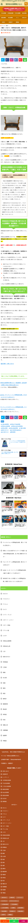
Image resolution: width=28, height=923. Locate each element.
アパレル (5, 604)
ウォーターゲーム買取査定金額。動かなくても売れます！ (15, 563)
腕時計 (5, 698)
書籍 (4, 672)
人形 (4, 651)
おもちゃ (5, 593)
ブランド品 (6, 630)
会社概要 (13, 907)
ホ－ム (17, 17)
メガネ (5, 635)
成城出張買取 (24, 13)
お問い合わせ (24, 17)
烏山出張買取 (10, 17)
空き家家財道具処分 (16, 430)
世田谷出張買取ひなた (14, 4)
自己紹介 (3, 22)
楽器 (4, 683)
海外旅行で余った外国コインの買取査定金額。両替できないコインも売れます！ (14, 580)
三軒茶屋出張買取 (10, 13)
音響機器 (5, 730)
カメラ (5, 609)
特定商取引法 (12, 911)
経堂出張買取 (3, 17)
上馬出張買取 (5, 424)
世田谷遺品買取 (13, 428)
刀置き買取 (23, 428)
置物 (2, 421)
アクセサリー (6, 599)
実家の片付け (5, 430)
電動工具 (5, 725)
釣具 (4, 719)
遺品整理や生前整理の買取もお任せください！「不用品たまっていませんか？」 (14, 9)
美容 (4, 693)
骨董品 (5, 740)
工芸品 (5, 667)
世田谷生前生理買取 (17, 426)
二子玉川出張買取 (17, 13)
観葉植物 (5, 704)
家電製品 (5, 662)
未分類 (5, 677)
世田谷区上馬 (6, 646)
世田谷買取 (5, 428)
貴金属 (5, 709)
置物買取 (13, 432)
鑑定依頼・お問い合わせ (7, 363)
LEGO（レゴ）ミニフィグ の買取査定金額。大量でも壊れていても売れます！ (15, 571)
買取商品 (17, 22)
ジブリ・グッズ (7, 614)
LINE (14, 921)
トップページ (5, 777)
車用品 (5, 714)
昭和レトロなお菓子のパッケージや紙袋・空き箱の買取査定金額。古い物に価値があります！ (15, 553)
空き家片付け (5, 432)
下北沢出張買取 (3, 13)
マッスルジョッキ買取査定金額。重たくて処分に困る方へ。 (15, 544)
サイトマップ (20, 897)
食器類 (5, 735)
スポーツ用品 (6, 625)
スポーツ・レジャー (8, 620)
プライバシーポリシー (14, 900)
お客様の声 (10, 22)
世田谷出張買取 (6, 426)
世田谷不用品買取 (15, 424)
